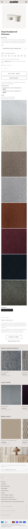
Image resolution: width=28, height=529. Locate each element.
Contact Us (3, 484)
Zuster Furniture (6, 524)
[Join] (25, 469)
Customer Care (4, 490)
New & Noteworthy (5, 486)
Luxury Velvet (6, 382)
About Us (3, 481)
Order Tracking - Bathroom (7, 497)
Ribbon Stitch (6, 417)
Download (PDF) (7, 310)
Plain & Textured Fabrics (9, 348)
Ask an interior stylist (14, 341)
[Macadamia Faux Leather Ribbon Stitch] (11, 429)
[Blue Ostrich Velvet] (11, 395)
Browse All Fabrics (14, 337)
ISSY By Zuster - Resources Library (9, 499)
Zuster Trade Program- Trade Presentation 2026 (12, 501)
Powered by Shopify (6, 526)
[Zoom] (5, 26)
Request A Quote (7, 65)
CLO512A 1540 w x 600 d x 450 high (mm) (12, 48)
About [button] (2, 477)
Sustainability (4, 488)
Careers (3, 492)
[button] (14, 78)
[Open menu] (3, 2)
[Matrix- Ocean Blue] (11, 361)
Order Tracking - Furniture (7, 495)
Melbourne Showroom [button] (6, 506)
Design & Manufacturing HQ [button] (8, 510)
